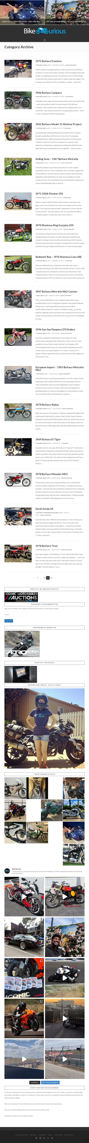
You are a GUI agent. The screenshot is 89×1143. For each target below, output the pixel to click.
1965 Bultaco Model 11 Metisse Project (58, 124)
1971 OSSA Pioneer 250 (49, 193)
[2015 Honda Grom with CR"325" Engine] (15, 810)
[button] (44, 40)
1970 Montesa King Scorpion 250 (54, 225)
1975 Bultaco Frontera (48, 61)
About (50, 1135)
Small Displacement (49, 512)
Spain (44, 65)
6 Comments (69, 96)
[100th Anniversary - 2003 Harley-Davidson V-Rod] (74, 810)
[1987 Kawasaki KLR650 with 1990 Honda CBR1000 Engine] (37, 832)
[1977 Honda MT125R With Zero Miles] (15, 788)
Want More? (58, 1135)
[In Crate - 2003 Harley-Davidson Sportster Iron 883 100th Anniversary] (37, 788)
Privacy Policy (69, 1135)
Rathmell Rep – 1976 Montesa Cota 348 (58, 256)
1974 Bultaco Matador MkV (51, 474)
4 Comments (67, 197)
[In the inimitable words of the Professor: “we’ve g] (24, 896)
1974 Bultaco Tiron (46, 545)
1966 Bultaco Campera (48, 92)
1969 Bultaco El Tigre (48, 439)
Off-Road (39, 128)
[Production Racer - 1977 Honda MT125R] (15, 832)
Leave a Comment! (71, 65)
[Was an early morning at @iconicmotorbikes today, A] (65, 1018)
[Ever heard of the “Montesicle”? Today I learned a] (65, 896)
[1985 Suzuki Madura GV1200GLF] (74, 855)
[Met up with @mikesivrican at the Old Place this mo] (24, 937)
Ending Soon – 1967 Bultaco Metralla (56, 159)
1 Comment (68, 260)
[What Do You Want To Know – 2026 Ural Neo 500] (74, 832)
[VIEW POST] (18, 69)
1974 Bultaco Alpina (47, 404)
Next (84, 12)
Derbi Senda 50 (44, 508)
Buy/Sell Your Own (21, 1135)
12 (51, 578)
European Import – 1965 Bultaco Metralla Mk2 (59, 368)
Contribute (42, 1135)
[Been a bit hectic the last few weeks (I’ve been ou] (24, 978)
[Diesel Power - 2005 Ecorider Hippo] (52, 810)
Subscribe (33, 1135)
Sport (41, 163)
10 (44, 578)
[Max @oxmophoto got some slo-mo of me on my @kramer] (65, 978)
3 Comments (67, 128)
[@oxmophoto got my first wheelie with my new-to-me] (24, 1018)
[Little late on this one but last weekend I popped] (65, 937)
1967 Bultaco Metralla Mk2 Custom (56, 291)
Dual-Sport (40, 65)
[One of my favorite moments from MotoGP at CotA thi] (24, 1059)
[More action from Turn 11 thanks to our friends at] (65, 1059)
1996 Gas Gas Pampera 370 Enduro (55, 329)
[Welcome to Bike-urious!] (74, 788)
